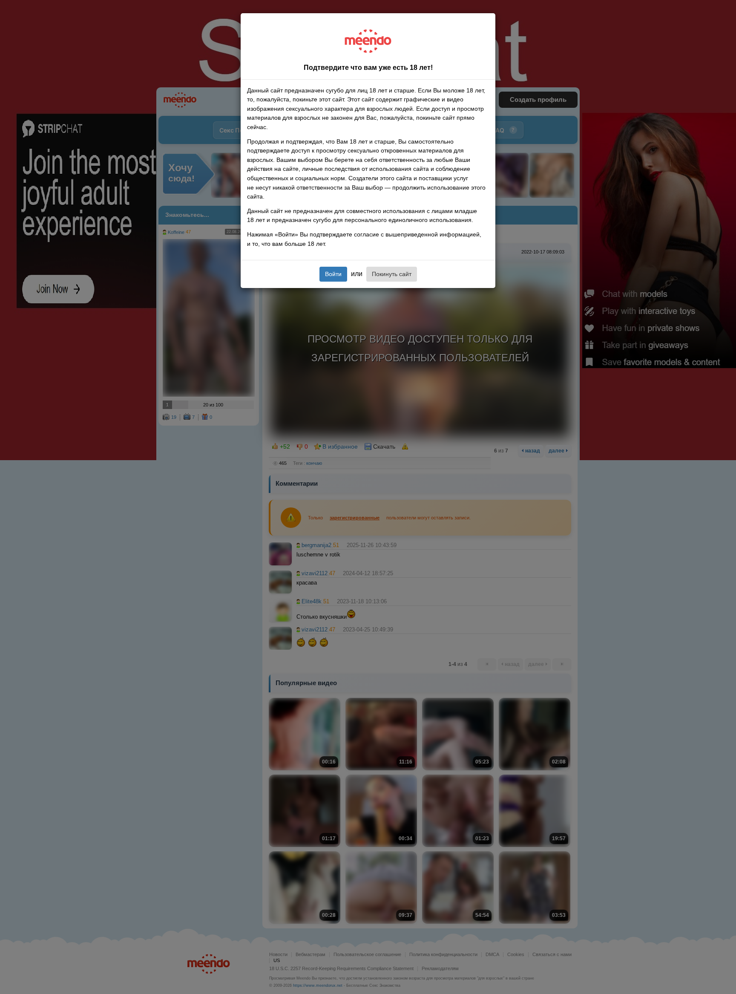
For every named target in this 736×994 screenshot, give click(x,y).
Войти (333, 274)
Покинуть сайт (391, 274)
